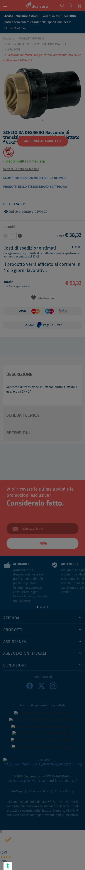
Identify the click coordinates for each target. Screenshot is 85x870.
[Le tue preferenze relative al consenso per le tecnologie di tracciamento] (7, 866)
